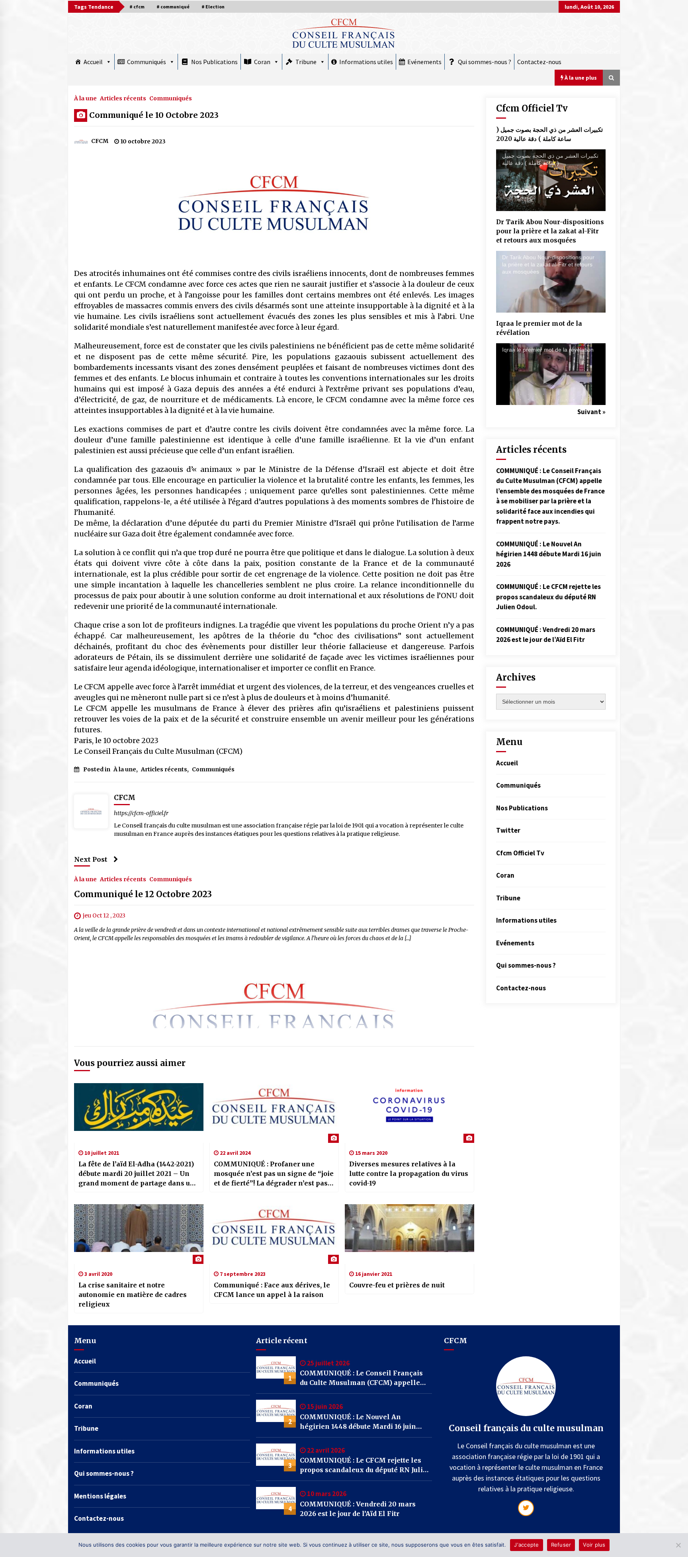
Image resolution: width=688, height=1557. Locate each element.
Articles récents (123, 98)
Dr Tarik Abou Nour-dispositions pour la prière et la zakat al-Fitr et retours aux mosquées (550, 231)
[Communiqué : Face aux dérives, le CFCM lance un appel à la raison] (274, 1234)
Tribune (306, 62)
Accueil (93, 62)
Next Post (91, 859)
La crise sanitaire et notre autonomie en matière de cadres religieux (132, 1294)
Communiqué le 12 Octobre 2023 (143, 894)
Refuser (561, 1544)
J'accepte (526, 1544)
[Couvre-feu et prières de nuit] (409, 1234)
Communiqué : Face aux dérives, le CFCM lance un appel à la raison (272, 1290)
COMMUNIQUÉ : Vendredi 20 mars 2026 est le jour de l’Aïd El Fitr (358, 1509)
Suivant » (591, 411)
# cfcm (137, 7)
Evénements (424, 62)
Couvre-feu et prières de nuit (397, 1285)
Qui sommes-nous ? (484, 62)
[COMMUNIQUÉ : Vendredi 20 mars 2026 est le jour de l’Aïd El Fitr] (276, 1501)
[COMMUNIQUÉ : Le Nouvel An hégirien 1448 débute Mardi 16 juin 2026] (276, 1414)
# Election (213, 7)
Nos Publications (214, 62)
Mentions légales (100, 1496)
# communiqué (173, 7)
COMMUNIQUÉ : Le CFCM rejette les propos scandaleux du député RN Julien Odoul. (548, 596)
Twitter (508, 830)
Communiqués (146, 62)
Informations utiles (366, 62)
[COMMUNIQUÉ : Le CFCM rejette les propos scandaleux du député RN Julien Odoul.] (276, 1457)
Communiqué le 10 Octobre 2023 (154, 115)
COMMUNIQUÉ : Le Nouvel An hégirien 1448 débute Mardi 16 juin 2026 (548, 554)
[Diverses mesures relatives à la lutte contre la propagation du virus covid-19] (409, 1113)
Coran (262, 62)
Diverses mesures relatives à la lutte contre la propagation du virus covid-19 (408, 1173)
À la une (85, 98)
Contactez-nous (539, 62)
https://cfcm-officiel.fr (141, 813)
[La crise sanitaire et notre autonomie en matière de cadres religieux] (138, 1234)
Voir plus (594, 1544)
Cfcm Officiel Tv (520, 853)
